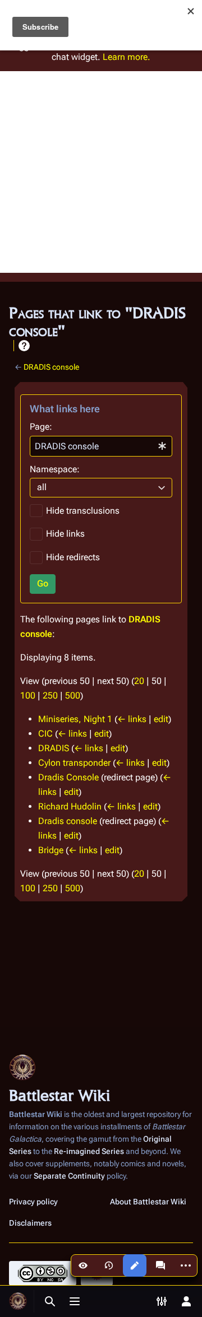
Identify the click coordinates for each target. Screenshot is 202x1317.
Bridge (50, 850)
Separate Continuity (69, 1175)
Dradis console (67, 821)
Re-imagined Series (89, 1151)
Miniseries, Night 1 (75, 719)
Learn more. (126, 57)
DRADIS (53, 748)
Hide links (65, 533)
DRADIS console (51, 366)
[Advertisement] (101, 172)
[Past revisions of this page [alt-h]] (109, 1265)
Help (24, 345)
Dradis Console (68, 777)
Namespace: (55, 469)
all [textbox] (42, 487)
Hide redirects (73, 557)
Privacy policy (33, 1201)
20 (139, 681)
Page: (41, 426)
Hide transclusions (83, 510)
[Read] (83, 1265)
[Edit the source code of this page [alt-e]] (134, 1265)
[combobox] (101, 446)
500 (72, 695)
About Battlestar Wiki (148, 1201)
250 (50, 695)
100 (27, 695)
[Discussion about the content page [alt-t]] (160, 1265)
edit (161, 719)
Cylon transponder (74, 762)
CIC (45, 733)
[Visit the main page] (18, 1301)
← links (131, 719)
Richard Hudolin (70, 806)
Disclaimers (30, 1222)
